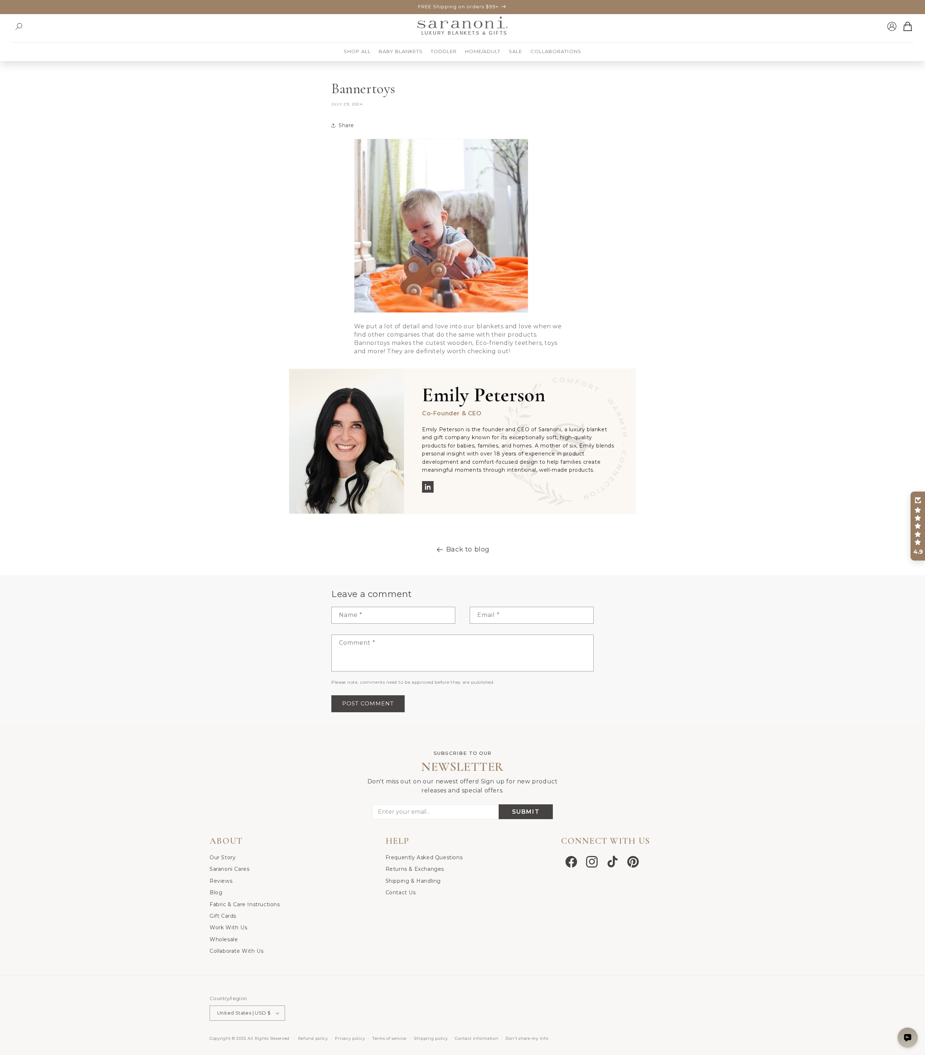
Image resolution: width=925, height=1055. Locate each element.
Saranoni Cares (229, 869)
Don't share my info (526, 1038)
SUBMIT (526, 811)
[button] (19, 26)
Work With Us (228, 927)
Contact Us (401, 892)
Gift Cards (223, 916)
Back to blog (468, 549)
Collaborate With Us (236, 951)
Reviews (221, 881)
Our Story (223, 857)
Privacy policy (350, 1038)
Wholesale (224, 939)
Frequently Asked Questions (424, 857)
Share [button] (346, 125)
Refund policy (313, 1038)
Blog (216, 892)
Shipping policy (431, 1038)
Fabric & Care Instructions (245, 904)
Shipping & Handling (413, 881)
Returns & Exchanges (415, 869)
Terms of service (389, 1038)
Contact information (476, 1038)
